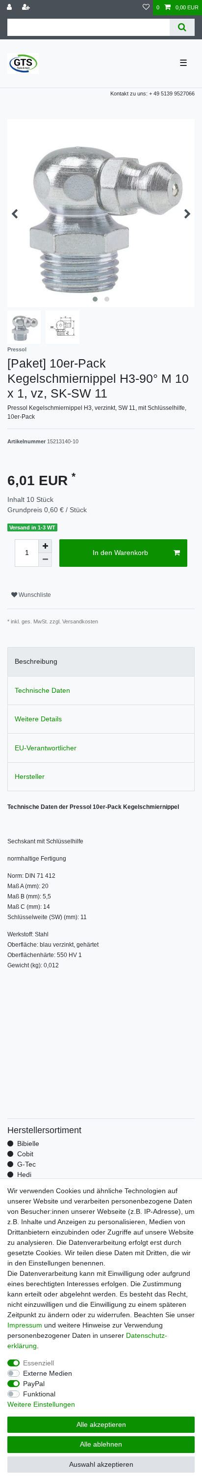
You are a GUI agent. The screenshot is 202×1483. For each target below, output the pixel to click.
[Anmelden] (10, 7)
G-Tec (26, 1164)
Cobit (25, 1154)
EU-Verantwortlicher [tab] (45, 748)
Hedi (24, 1174)
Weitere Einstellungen (41, 1404)
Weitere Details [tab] (38, 719)
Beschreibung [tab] (36, 661)
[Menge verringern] (45, 560)
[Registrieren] (27, 7)
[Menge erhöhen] (45, 546)
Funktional (39, 1394)
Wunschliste (34, 594)
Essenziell (38, 1363)
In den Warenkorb (120, 552)
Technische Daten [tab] (42, 690)
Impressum (24, 1325)
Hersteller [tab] (30, 776)
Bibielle (28, 1143)
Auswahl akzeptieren (101, 1464)
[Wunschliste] (146, 7)
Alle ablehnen (101, 1444)
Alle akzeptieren (101, 1424)
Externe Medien (47, 1373)
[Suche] (182, 27)
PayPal (34, 1384)
